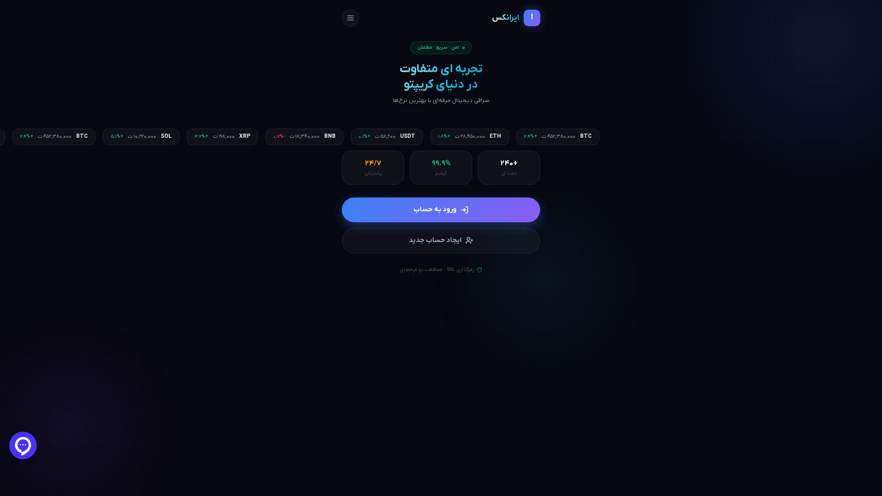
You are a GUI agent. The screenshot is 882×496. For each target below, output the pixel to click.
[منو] (350, 18)
